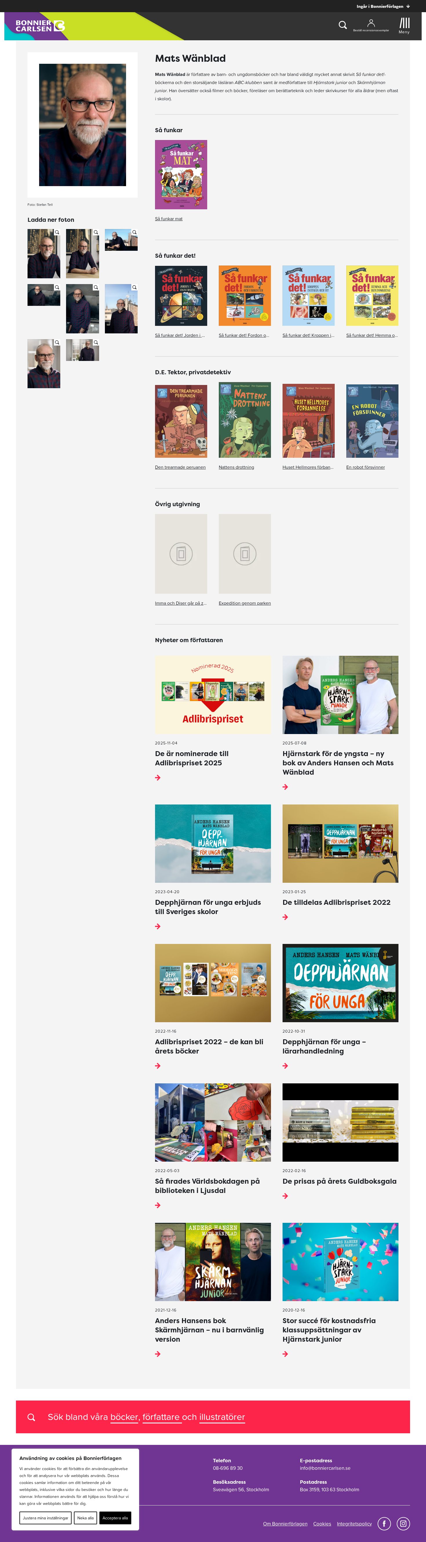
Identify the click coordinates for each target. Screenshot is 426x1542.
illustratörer (222, 1416)
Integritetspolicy (354, 1524)
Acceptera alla (115, 1518)
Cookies (322, 1524)
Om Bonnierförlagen (285, 1524)
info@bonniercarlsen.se (325, 1468)
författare (162, 1416)
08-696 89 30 (228, 1468)
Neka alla (85, 1518)
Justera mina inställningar (45, 1518)
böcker (124, 1416)
